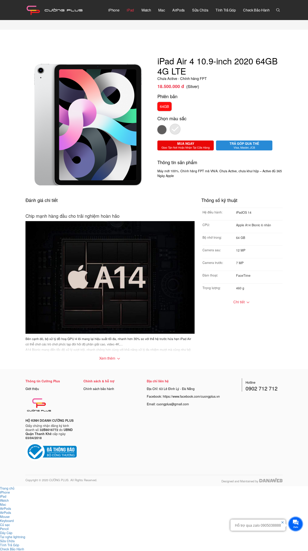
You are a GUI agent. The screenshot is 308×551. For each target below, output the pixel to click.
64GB (164, 106)
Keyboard (7, 520)
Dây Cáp (6, 533)
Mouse (5, 516)
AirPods (5, 512)
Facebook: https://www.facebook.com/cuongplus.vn (183, 396)
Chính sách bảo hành (98, 388)
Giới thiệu (32, 388)
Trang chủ (7, 488)
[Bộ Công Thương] (51, 451)
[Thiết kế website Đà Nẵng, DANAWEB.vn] (271, 481)
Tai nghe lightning (12, 537)
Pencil (4, 528)
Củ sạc (5, 524)
